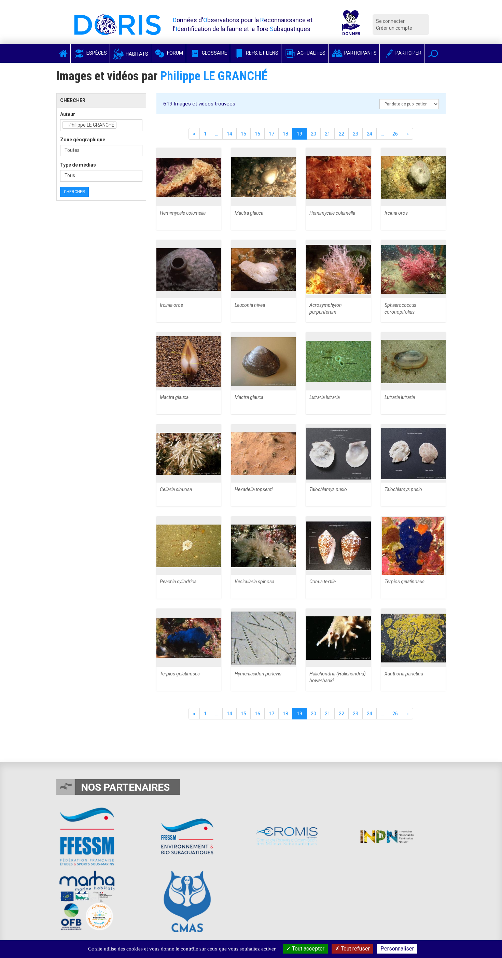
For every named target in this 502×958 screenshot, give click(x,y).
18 (285, 134)
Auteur (67, 114)
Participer (407, 53)
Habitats (136, 54)
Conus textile (322, 581)
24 (369, 134)
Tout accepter (307, 948)
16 (257, 134)
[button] (433, 53)
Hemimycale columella (183, 213)
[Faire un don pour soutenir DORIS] (351, 24)
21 (327, 134)
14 (229, 134)
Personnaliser (397, 948)
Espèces (96, 53)
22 (341, 134)
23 (355, 134)
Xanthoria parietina (404, 673)
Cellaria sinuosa (176, 489)
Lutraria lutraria (324, 397)
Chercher (74, 191)
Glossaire (214, 53)
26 (395, 134)
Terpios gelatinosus (404, 581)
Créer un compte (394, 28)
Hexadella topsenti (254, 489)
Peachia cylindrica (178, 581)
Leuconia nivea (250, 305)
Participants (360, 53)
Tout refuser (354, 948)
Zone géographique (82, 139)
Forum (174, 53)
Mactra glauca (249, 213)
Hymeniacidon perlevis (258, 673)
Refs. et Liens (261, 53)
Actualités (310, 53)
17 (271, 134)
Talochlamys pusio (328, 489)
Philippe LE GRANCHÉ (213, 76)
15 (243, 134)
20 (313, 134)
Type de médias (78, 165)
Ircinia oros (396, 213)
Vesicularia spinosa (254, 581)
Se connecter (390, 21)
